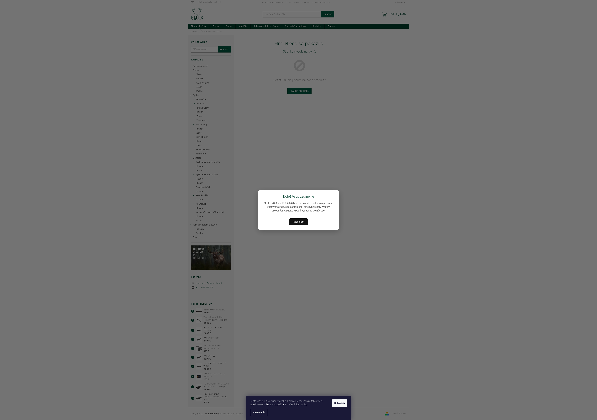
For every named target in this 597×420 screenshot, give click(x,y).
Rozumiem (298, 221)
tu (306, 404)
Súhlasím (339, 403)
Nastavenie (259, 412)
